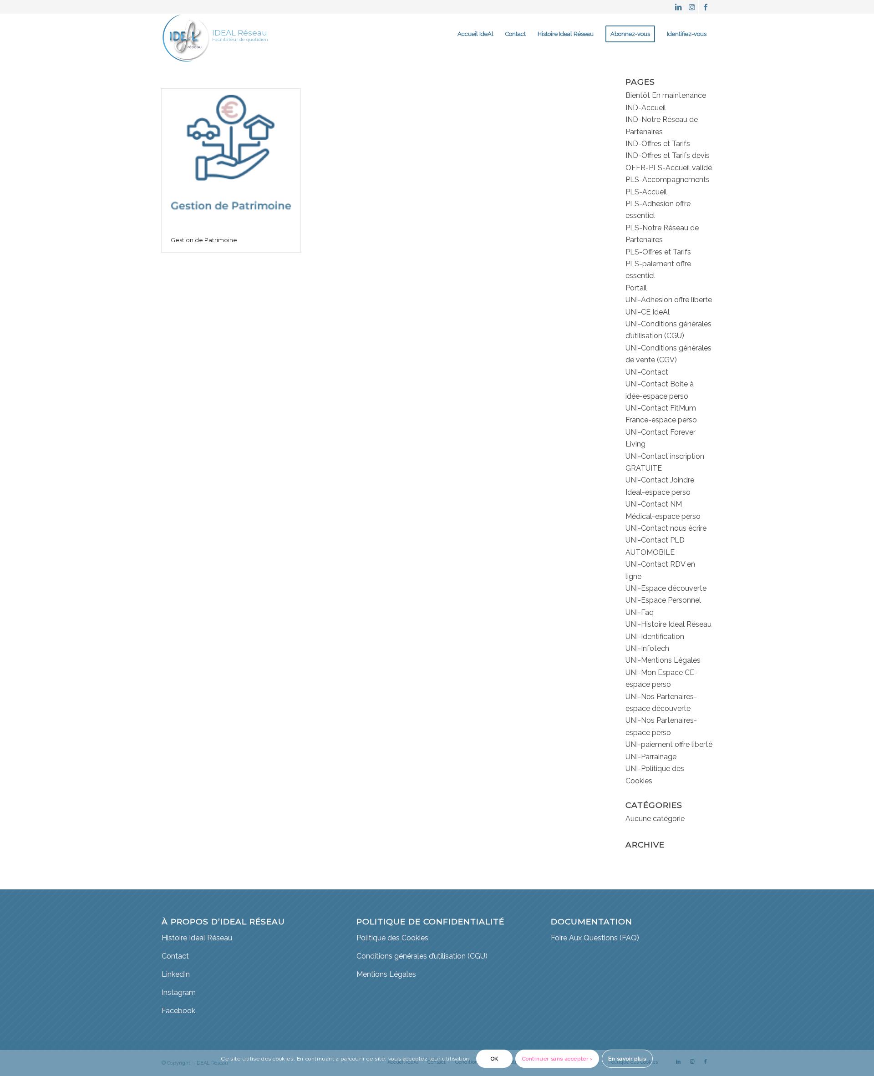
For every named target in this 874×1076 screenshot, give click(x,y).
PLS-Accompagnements (667, 179)
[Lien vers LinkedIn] (678, 7)
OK (494, 1059)
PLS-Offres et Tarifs (658, 252)
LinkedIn (176, 974)
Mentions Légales (386, 974)
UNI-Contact (646, 372)
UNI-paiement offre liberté (668, 744)
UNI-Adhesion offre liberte (668, 299)
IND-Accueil (645, 107)
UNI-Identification (654, 636)
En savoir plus (627, 1059)
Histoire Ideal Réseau (197, 938)
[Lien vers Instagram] (691, 7)
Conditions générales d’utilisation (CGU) (422, 956)
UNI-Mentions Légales (663, 660)
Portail (636, 288)
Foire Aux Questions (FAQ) (595, 938)
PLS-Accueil (646, 192)
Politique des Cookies (392, 938)
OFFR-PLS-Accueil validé (668, 167)
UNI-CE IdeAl (647, 312)
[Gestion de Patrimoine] (231, 158)
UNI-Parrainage (650, 756)
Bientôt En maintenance (665, 95)
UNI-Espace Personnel (663, 600)
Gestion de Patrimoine (204, 240)
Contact (175, 956)
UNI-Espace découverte (665, 588)
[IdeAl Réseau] (186, 34)
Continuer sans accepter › (557, 1059)
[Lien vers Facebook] (705, 7)
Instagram (179, 992)
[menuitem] (475, 34)
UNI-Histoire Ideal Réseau (668, 624)
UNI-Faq (639, 612)
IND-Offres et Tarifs (657, 143)
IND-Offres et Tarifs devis (667, 155)
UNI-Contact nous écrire (665, 528)
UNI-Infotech (647, 648)
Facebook (178, 1010)
